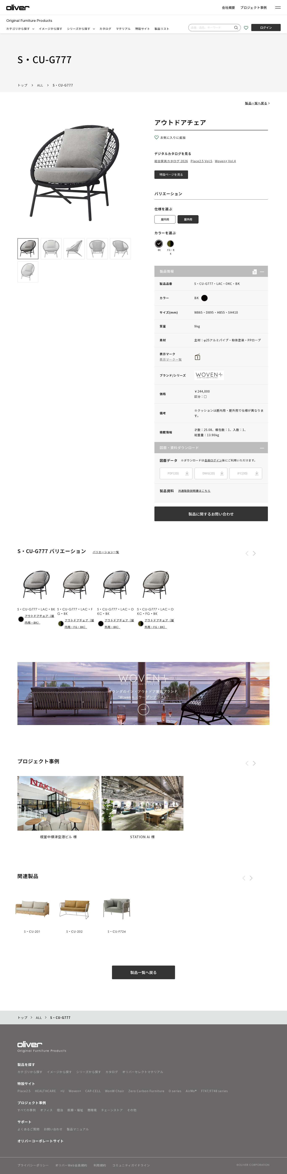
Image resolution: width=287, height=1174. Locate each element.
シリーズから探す (79, 29)
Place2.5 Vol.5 (201, 161)
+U (62, 1091)
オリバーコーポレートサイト (40, 1141)
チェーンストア (112, 1110)
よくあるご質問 (28, 1129)
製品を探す (26, 1064)
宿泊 (60, 1110)
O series (175, 1091)
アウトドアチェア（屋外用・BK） (119, 623)
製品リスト (162, 29)
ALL (40, 85)
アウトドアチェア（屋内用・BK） (39, 619)
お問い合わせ (53, 1129)
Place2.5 (24, 1091)
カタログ (105, 29)
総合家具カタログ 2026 (171, 161)
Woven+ (75, 1091)
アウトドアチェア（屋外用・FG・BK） (159, 623)
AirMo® (191, 1091)
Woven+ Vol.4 (225, 161)
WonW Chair (114, 1091)
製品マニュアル (78, 1129)
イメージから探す (50, 29)
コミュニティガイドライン (131, 1165)
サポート (24, 1121)
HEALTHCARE (45, 1091)
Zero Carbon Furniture (146, 1091)
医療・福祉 (75, 1110)
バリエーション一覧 (106, 552)
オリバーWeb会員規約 (71, 1165)
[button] (260, 271)
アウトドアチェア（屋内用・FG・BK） (79, 623)
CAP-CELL (93, 1091)
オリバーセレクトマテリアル (142, 1072)
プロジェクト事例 (253, 7)
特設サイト (142, 29)
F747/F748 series (214, 1091)
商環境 (92, 1110)
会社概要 (228, 7)
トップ (22, 85)
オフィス (46, 1110)
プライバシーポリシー (33, 1165)
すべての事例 (26, 1110)
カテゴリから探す (18, 29)
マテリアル (123, 29)
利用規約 (99, 1165)
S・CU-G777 (63, 85)
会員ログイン (213, 460)
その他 (132, 1110)
